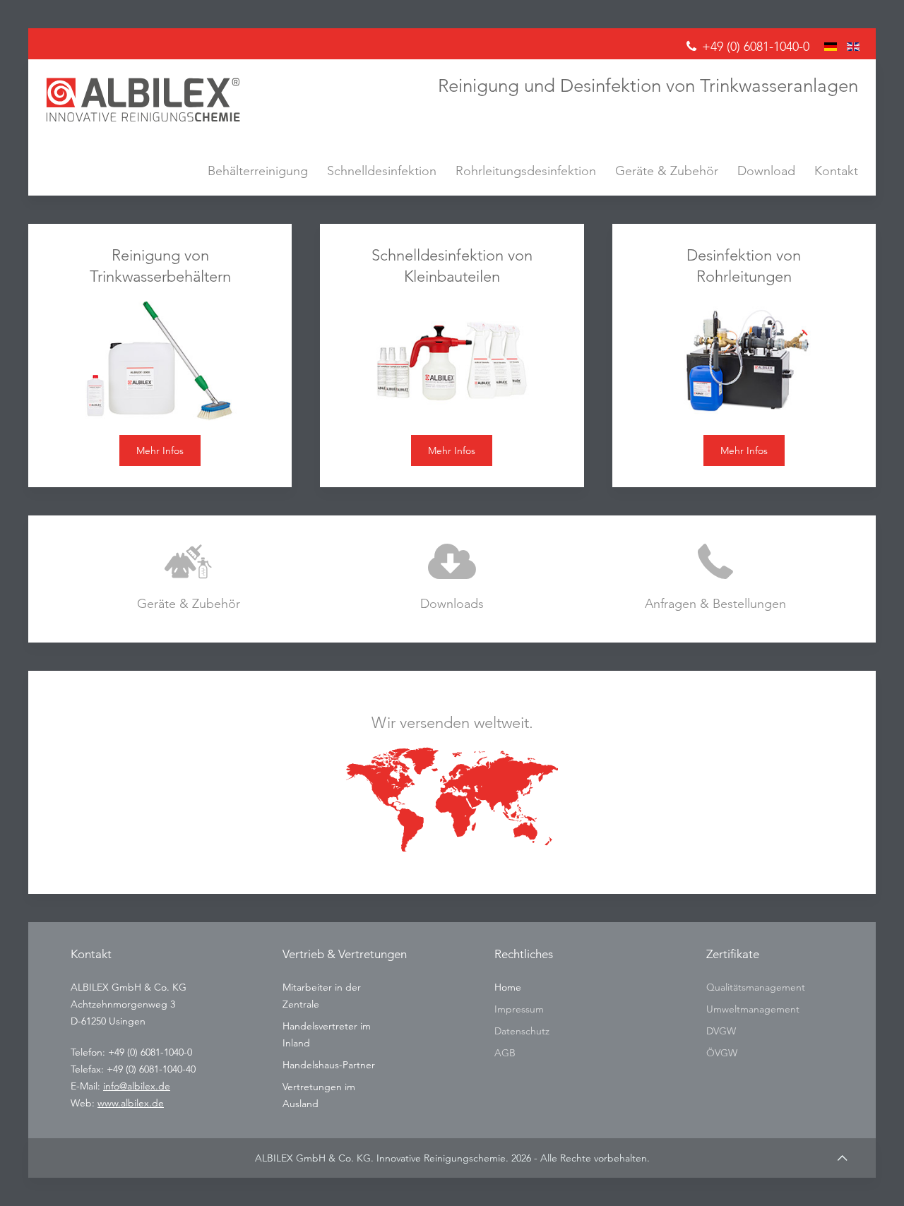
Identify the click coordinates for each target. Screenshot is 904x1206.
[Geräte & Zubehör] (188, 579)
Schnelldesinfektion (381, 170)
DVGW (721, 1031)
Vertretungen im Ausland (318, 1095)
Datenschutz (521, 1031)
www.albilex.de (130, 1103)
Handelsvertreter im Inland (326, 1034)
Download (766, 170)
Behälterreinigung (258, 170)
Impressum (519, 1009)
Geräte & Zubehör (666, 170)
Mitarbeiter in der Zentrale (321, 995)
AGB (505, 1052)
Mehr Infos (160, 450)
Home (507, 987)
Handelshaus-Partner (328, 1064)
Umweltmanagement (752, 1009)
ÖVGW (721, 1052)
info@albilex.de (136, 1086)
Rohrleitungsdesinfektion (526, 170)
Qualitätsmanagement (755, 987)
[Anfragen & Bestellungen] (716, 579)
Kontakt (836, 170)
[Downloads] (451, 579)
